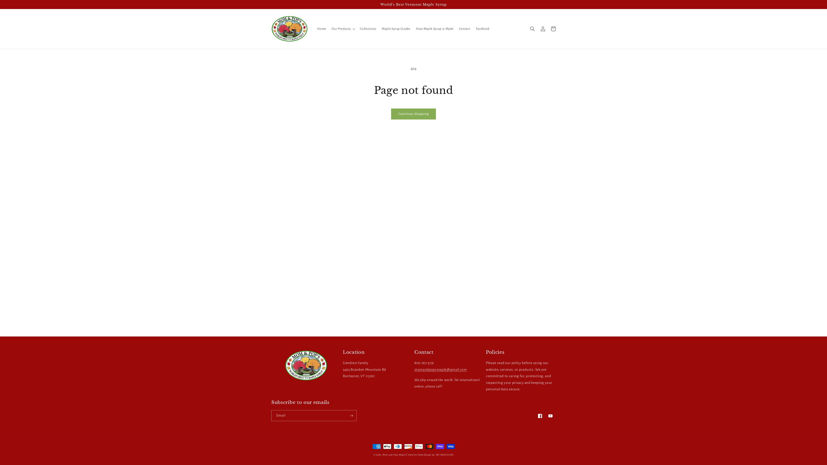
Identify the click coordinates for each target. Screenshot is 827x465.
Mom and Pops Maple (394, 455)
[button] (343, 29)
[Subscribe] (351, 415)
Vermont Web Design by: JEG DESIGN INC (431, 455)
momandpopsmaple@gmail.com (440, 370)
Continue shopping (413, 114)
